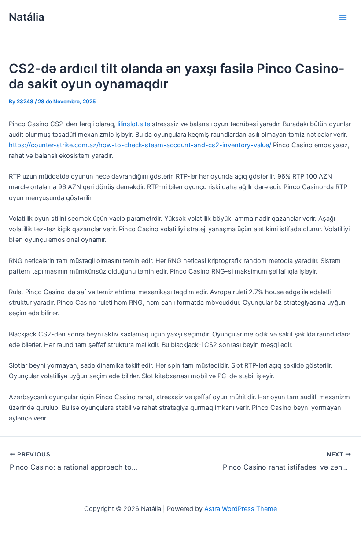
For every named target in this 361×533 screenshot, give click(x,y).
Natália (26, 17)
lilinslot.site (134, 124)
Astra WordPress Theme (240, 509)
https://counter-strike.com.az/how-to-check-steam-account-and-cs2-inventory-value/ (140, 145)
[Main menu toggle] (343, 17)
